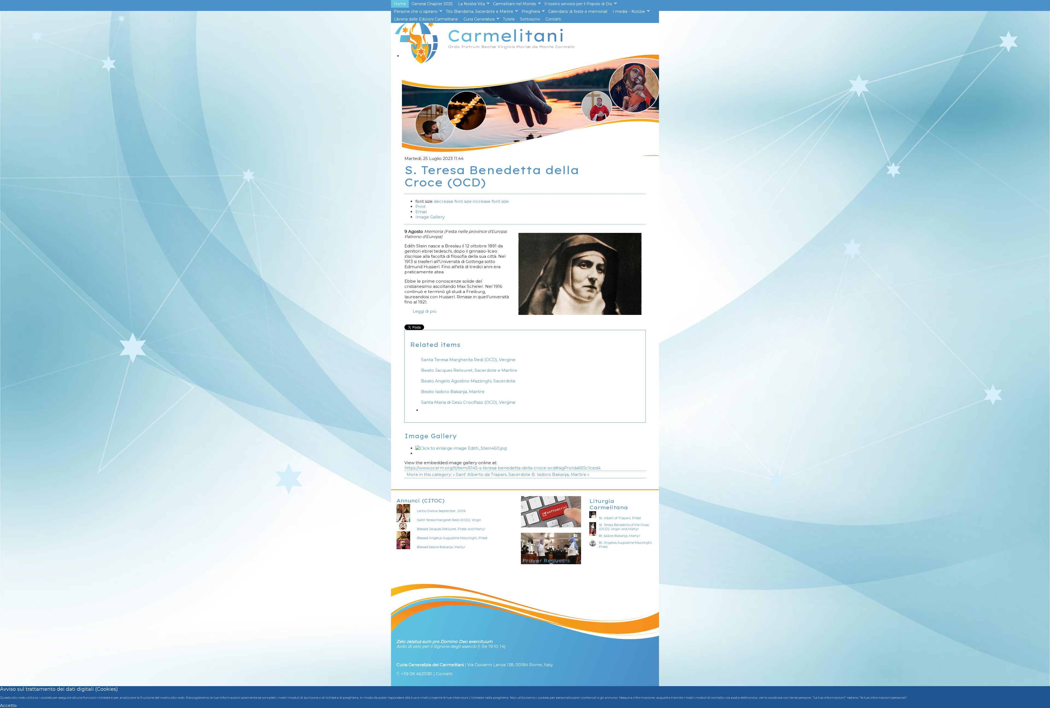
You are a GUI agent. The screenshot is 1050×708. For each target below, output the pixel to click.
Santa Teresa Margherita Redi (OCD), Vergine (468, 359)
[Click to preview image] (579, 313)
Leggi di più (424, 311)
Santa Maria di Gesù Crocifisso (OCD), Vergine (468, 402)
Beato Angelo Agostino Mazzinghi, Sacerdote (468, 381)
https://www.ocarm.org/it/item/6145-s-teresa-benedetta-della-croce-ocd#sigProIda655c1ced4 (502, 467)
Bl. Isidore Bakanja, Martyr (619, 536)
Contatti (444, 673)
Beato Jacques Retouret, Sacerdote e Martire (469, 370)
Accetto (8, 705)
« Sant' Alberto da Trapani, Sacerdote (491, 474)
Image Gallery (430, 217)
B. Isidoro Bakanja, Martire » (560, 474)
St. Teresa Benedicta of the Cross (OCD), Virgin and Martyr (624, 527)
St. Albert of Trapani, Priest (620, 518)
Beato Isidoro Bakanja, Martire (453, 391)
